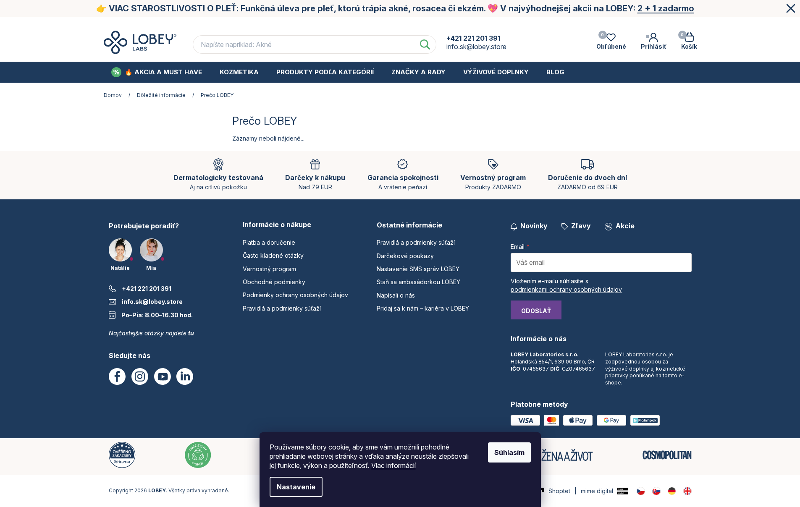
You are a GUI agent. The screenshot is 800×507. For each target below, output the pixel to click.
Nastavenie (296, 487)
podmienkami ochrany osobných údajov (566, 289)
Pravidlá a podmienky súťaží (282, 308)
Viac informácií (393, 465)
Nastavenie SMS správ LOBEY (418, 268)
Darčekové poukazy (405, 255)
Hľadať (425, 44)
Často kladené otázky (313, 25)
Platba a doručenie (231, 25)
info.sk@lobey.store (152, 301)
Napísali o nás (396, 295)
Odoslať (536, 310)
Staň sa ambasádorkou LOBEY (418, 281)
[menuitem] (156, 72)
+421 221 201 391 (146, 288)
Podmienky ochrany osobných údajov (590, 25)
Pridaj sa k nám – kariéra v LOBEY (423, 308)
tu (191, 333)
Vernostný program (395, 25)
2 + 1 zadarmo (665, 8)
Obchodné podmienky (479, 25)
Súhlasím (509, 452)
